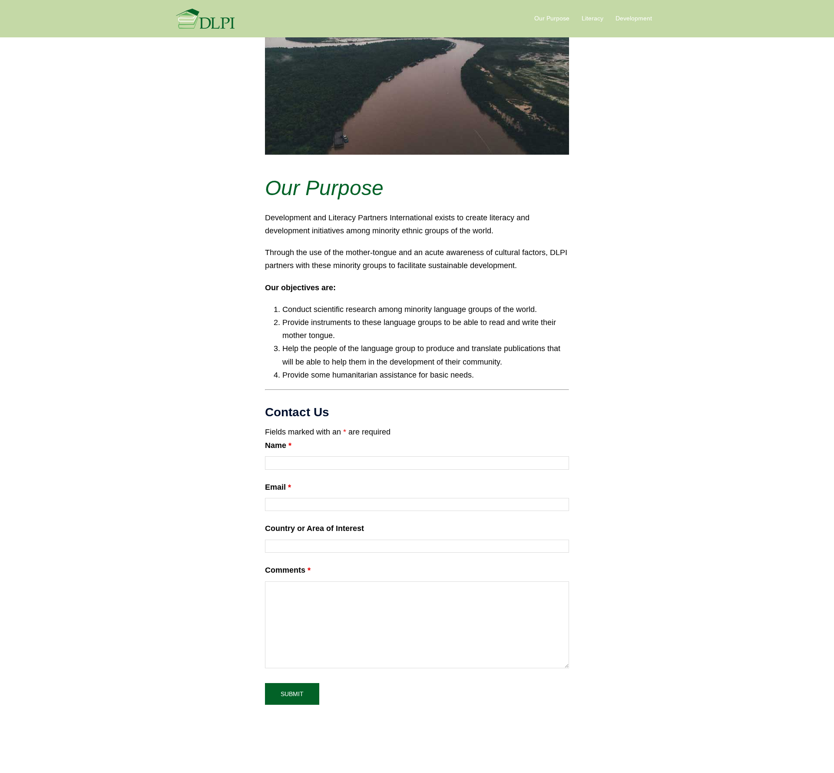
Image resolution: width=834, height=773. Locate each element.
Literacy (592, 18)
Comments (288, 570)
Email (278, 487)
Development (634, 18)
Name (278, 445)
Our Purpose (551, 18)
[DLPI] (205, 18)
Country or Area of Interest (314, 528)
